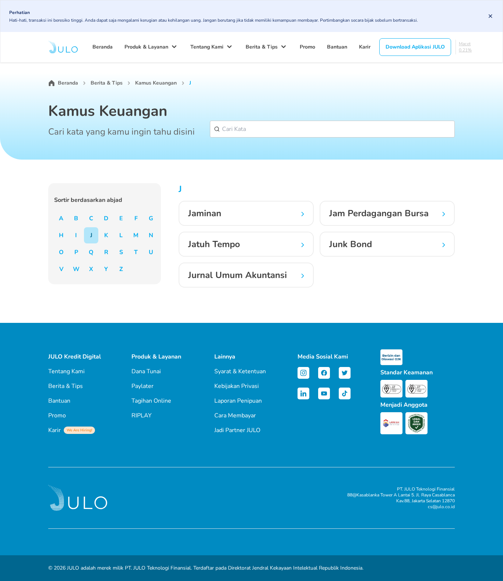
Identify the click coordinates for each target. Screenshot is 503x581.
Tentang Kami (207, 46)
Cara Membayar (235, 415)
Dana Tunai (146, 371)
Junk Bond (350, 244)
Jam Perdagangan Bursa (379, 213)
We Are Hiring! (79, 430)
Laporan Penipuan (238, 401)
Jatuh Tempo (214, 244)
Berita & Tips (262, 46)
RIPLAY (141, 415)
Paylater (142, 386)
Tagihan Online (151, 401)
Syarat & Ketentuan (240, 371)
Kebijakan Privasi (236, 386)
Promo (307, 46)
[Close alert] (490, 16)
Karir (364, 46)
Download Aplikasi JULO (415, 46)
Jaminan (204, 213)
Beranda (102, 46)
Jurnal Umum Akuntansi (237, 275)
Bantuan (337, 46)
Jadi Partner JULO (237, 430)
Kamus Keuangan (156, 82)
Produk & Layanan (146, 46)
